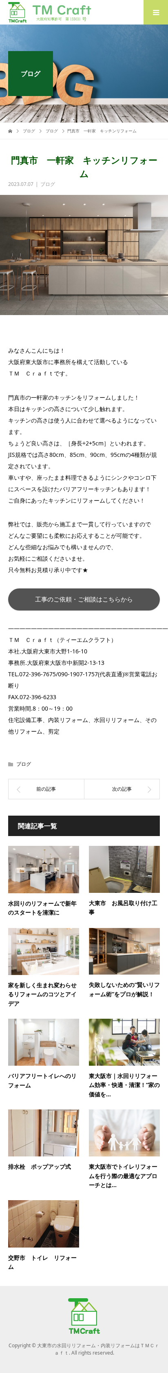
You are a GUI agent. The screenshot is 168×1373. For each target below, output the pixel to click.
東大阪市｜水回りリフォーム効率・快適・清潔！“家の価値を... (124, 1085)
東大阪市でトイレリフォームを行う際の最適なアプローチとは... (123, 1176)
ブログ (47, 184)
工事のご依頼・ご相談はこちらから (84, 599)
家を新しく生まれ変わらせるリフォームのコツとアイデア (42, 994)
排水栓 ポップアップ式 (39, 1166)
